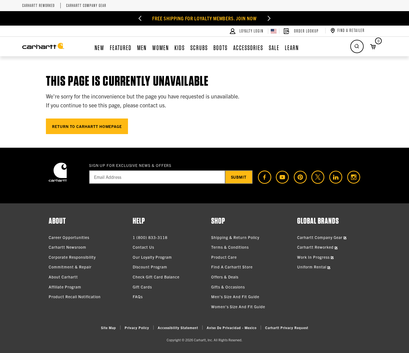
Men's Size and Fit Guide (235, 296)
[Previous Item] (139, 18)
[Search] (357, 46)
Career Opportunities (69, 237)
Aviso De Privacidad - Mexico (232, 327)
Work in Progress (314, 257)
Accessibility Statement (178, 327)
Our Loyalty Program (152, 257)
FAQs (138, 296)
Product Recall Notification (75, 296)
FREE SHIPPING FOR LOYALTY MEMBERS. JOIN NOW (204, 18)
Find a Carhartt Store (232, 266)
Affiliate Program (65, 286)
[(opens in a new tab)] (262, 177)
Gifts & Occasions (228, 286)
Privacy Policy (137, 327)
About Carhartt (63, 276)
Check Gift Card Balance (156, 276)
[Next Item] (269, 18)
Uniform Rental (312, 266)
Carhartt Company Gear (86, 6)
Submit (239, 176)
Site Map (108, 327)
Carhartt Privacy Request (286, 327)
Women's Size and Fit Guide (238, 306)
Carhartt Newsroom (67, 247)
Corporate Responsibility (72, 257)
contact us (152, 105)
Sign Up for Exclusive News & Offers (130, 165)
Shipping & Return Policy (235, 237)
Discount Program (150, 266)
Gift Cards (142, 286)
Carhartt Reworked (38, 6)
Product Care (224, 257)
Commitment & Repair (70, 266)
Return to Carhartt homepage (87, 126)
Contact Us (143, 247)
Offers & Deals (224, 276)
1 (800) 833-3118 (150, 237)
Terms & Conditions (230, 247)
